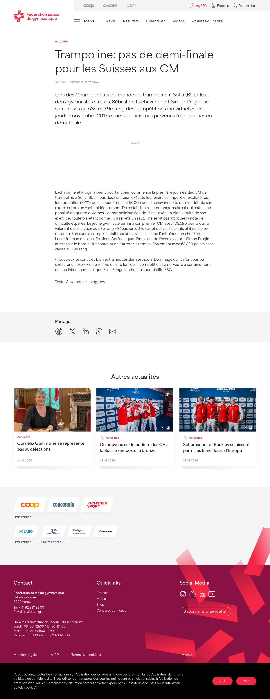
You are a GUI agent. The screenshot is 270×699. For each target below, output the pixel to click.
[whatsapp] (99, 331)
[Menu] (77, 21)
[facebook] (59, 331)
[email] (112, 331)
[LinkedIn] (202, 594)
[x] (72, 331)
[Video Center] (211, 594)
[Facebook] (192, 594)
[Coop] (89, 5)
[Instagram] (183, 594)
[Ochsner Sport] (132, 5)
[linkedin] (85, 331)
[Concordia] (110, 5)
